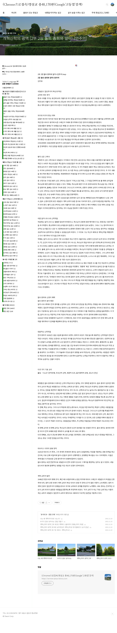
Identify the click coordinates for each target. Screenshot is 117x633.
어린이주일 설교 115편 (11, 223)
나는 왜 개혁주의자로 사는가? (50, 518)
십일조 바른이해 (9, 125)
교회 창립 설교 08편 (10, 165)
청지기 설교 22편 (9, 183)
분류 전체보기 (10, 84)
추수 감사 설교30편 (10, 241)
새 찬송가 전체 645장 (11, 292)
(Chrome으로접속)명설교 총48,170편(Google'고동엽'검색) (42, 4)
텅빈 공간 (8, 311)
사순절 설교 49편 (9, 208)
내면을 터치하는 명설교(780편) (14, 100)
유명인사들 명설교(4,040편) (13, 155)
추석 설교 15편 (9, 238)
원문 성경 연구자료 (10, 266)
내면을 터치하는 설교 (53, 12)
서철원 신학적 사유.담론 (12, 119)
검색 (107, 4)
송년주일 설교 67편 (10, 256)
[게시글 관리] (49, 502)
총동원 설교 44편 (9, 171)
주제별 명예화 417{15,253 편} (13, 158)
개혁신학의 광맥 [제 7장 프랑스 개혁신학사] (55, 530)
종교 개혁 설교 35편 (10, 189)
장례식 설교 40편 (9, 192)
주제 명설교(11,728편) (100, 12)
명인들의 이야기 (9, 269)
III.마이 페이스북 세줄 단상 (12, 134)
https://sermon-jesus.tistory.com (54, 578)
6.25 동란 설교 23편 (10, 232)
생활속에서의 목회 (10, 272)
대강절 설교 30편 (9, 244)
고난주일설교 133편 (10, 211)
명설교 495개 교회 (10, 295)
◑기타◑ (44, 514)
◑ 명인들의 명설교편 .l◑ (12, 138)
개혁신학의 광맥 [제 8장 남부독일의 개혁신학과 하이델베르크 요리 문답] (64, 527)
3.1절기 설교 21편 (10, 205)
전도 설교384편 (9, 168)
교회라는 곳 (8, 263)
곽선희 (13, 12)
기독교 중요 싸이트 (10, 289)
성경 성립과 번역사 (10, 280)
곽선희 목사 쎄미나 (10, 152)
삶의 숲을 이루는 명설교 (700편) (14, 103)
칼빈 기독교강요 (9, 277)
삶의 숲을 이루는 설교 (76, 12)
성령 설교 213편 (9, 229)
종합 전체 (52, 514)
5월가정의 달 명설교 (10, 220)
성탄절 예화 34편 (9, 250)
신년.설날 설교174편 (10, 202)
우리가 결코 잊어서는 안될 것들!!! (51, 521)
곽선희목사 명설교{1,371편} (13, 141)
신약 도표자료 (8, 283)
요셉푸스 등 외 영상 (10, 286)
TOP (112, 614)
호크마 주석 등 (9, 301)
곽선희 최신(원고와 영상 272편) (14, 144)
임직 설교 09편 (9, 177)
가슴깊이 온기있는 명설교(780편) (14, 116)
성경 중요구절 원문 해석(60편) (13, 122)
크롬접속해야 (8, 88)
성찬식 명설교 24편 (10, 174)
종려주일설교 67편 (10, 214)
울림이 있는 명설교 (30, 12)
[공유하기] (46, 502)
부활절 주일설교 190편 (11, 217)
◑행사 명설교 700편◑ (11, 162)
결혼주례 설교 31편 (10, 186)
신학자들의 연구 (9, 274)
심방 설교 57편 (9, 180)
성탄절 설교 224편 (10, 247)
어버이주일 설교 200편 (11, 226)
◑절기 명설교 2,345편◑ (12, 199)
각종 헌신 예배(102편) (11, 195)
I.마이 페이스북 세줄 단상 (12, 128)
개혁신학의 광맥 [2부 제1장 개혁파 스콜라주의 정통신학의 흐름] (61, 524)
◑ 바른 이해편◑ (9, 259)
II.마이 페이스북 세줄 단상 (12, 131)
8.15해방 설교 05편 (10, 235)
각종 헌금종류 (8, 298)
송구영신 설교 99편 (10, 253)
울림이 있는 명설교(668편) (12, 97)
